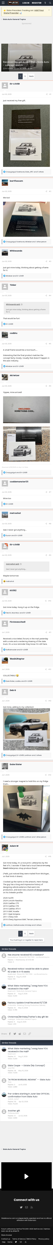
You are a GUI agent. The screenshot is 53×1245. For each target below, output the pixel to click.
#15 (49, 856)
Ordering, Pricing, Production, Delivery (31, 1005)
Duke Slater (16, 764)
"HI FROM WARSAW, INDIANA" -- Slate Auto (29, 1079)
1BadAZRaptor (17, 658)
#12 (49, 669)
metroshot (15, 513)
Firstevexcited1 (17, 622)
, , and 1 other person (26, 242)
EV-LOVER (9, 68)
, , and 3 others (24, 925)
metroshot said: (12, 564)
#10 (49, 601)
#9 (50, 555)
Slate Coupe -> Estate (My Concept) (26, 1065)
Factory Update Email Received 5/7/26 (27, 1002)
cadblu (13, 333)
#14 (49, 775)
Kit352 (13, 590)
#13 (49, 701)
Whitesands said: (13, 304)
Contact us (5, 1239)
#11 (50, 632)
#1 (50, 94)
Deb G (13, 690)
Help (3, 1242)
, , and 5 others (25, 172)
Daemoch (12, 991)
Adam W (14, 846)
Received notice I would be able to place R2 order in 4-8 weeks (28, 970)
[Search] (50, 3)
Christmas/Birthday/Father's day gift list (28, 1016)
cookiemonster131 (19, 481)
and (15, 276)
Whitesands (16, 250)
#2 (50, 191)
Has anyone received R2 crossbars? (26, 954)
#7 (50, 492)
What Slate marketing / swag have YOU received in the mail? (28, 987)
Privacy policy (43, 1239)
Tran (9, 1082)
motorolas (12, 1005)
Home (10, 1242)
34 (31, 68)
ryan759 (11, 1068)
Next (31, 76)
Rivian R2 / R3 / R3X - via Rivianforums (34, 957)
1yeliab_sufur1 (13, 1099)
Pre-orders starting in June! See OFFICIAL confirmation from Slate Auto (29, 1095)
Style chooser (6, 1235)
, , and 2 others (24, 755)
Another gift (14, 1110)
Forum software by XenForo (22, 1229)
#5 (50, 344)
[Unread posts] (45, 3)
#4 (50, 295)
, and (18, 613)
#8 (50, 524)
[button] (3, 3)
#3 (50, 261)
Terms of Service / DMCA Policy (24, 1239)
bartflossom (16, 181)
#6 (50, 386)
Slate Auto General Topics (27, 991)
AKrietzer (14, 375)
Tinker (13, 285)
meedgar (11, 1019)
